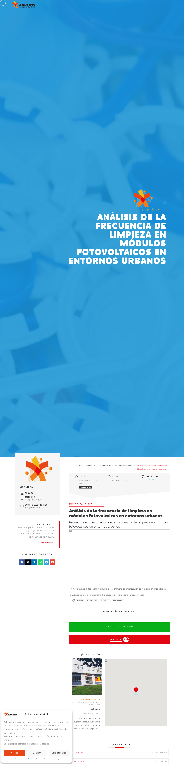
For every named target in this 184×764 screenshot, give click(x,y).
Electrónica (92, 601)
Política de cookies (20, 759)
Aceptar (14, 753)
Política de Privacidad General (39, 759)
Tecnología (118, 601)
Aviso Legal (56, 759)
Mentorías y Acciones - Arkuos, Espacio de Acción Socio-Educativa (110, 465)
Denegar (37, 753)
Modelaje (105, 601)
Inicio (81, 465)
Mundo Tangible (80, 504)
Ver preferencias (59, 753)
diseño (80, 601)
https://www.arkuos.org (91, 713)
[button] (22, 562)
